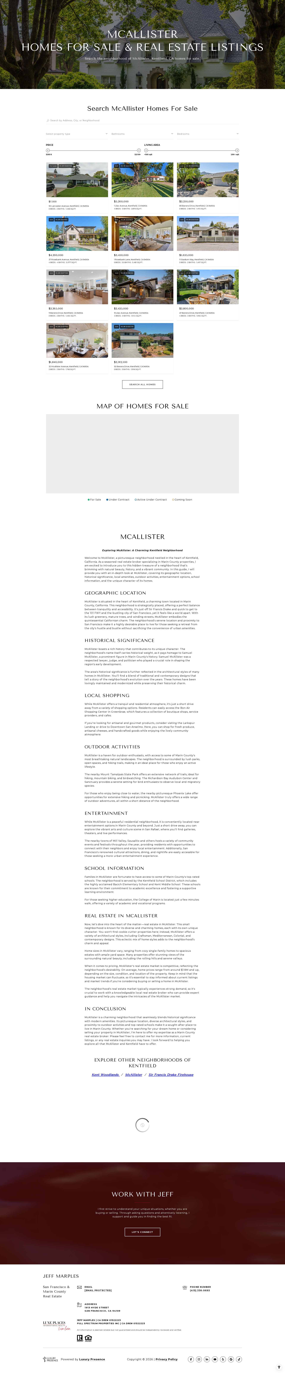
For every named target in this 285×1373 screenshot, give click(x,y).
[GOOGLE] (231, 1359)
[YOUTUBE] (215, 1359)
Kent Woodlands (106, 1074)
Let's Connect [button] (142, 1232)
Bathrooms (118, 134)
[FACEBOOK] (191, 1359)
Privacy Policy (167, 1359)
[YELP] (223, 1359)
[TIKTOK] (239, 1359)
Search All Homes (142, 384)
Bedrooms (183, 134)
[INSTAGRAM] (199, 1359)
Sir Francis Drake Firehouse (171, 1074)
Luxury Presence (92, 1359)
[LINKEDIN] (207, 1359)
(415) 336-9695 (200, 1290)
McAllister (133, 1074)
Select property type (58, 134)
